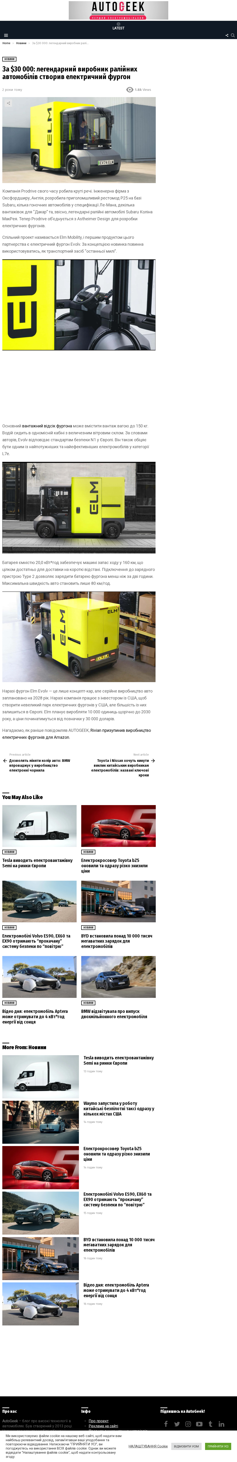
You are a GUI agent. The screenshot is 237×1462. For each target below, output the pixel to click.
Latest (119, 28)
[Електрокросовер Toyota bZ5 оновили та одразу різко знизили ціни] (118, 826)
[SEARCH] (233, 35)
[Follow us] (227, 35)
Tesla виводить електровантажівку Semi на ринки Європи (37, 863)
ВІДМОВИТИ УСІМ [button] (186, 1446)
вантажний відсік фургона (47, 425)
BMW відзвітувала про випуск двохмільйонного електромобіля (114, 1013)
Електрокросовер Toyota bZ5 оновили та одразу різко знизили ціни (114, 866)
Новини (9, 852)
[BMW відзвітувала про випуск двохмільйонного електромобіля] (118, 977)
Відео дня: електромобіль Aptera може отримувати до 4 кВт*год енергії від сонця (35, 1016)
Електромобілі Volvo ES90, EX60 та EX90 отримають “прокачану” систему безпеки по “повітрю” (36, 941)
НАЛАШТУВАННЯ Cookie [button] (148, 1446)
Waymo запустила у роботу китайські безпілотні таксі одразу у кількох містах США (119, 1108)
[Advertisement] (79, 388)
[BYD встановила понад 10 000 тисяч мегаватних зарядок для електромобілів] (118, 902)
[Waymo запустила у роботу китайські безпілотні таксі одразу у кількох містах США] (40, 1122)
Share (8, 103)
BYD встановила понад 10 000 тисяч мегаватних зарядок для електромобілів (116, 941)
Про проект (99, 1421)
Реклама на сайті (103, 1426)
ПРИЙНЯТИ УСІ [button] (218, 1446)
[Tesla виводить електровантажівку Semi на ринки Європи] (39, 826)
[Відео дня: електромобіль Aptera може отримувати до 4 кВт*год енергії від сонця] (39, 977)
